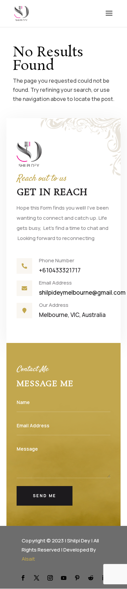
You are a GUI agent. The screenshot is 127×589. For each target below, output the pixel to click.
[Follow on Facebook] (23, 577)
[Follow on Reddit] (90, 577)
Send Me (44, 496)
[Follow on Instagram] (50, 577)
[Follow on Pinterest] (77, 577)
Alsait (28, 558)
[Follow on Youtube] (63, 577)
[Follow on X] (36, 577)
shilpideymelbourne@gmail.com (83, 292)
